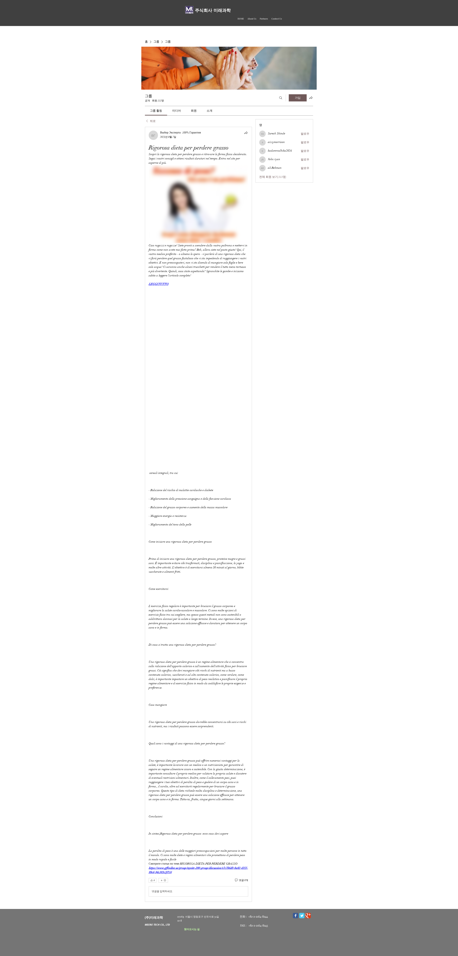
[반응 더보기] (163, 880)
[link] (156, 111)
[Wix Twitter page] (301, 915)
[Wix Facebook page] (295, 915)
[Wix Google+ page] (308, 915)
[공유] (246, 133)
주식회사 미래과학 (213, 10)
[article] (198, 514)
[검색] (281, 97)
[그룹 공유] (311, 98)
